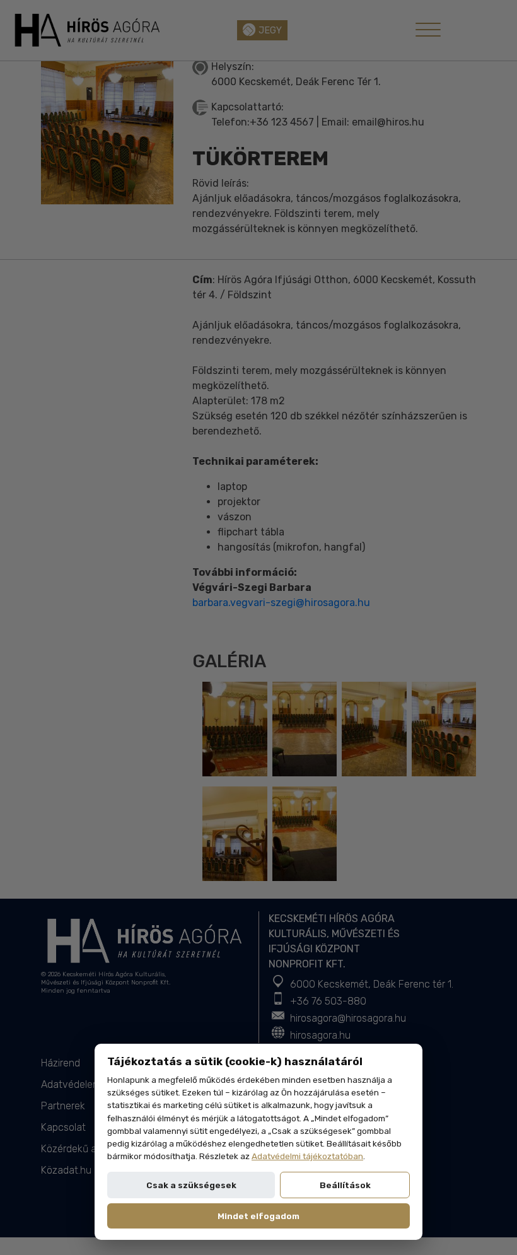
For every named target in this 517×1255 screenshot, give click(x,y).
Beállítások (345, 1185)
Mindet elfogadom (258, 1216)
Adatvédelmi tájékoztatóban (307, 1156)
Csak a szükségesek (191, 1185)
